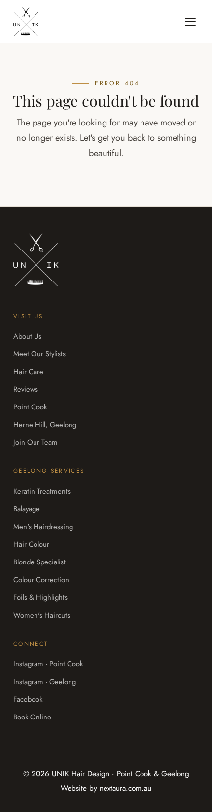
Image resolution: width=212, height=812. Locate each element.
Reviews (25, 389)
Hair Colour (31, 544)
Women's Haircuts (41, 615)
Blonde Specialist (39, 562)
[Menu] (190, 22)
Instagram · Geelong (44, 681)
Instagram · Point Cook (48, 663)
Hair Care (28, 371)
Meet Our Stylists (39, 353)
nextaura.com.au (125, 788)
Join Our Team (35, 442)
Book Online (32, 717)
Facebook (27, 699)
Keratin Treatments (42, 491)
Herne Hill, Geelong (44, 424)
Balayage (26, 508)
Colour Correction (41, 579)
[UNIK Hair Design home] (25, 21)
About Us (27, 336)
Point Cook (30, 407)
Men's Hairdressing (43, 526)
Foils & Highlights (40, 597)
